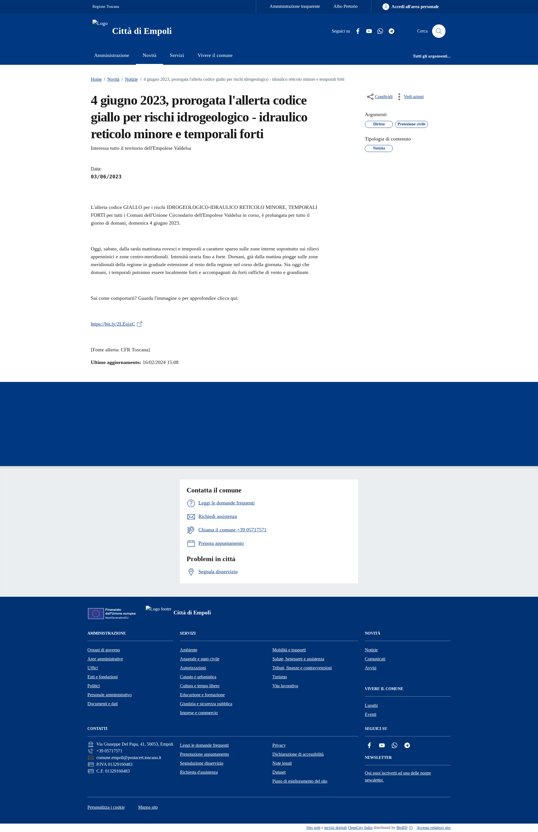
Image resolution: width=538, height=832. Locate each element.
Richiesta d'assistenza (199, 772)
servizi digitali (335, 828)
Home (96, 79)
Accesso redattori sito (434, 828)
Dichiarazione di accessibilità (298, 754)
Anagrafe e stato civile (199, 658)
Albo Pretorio (345, 6)
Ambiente (188, 649)
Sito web (313, 828)
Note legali (282, 763)
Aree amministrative (105, 658)
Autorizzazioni (193, 667)
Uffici (92, 667)
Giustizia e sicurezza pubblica (206, 703)
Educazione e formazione (202, 694)
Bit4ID (401, 828)
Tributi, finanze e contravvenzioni (302, 667)
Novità (111, 79)
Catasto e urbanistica (198, 676)
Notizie (130, 79)
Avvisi (370, 667)
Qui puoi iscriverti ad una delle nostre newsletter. (398, 776)
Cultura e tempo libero (199, 685)
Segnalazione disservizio (201, 763)
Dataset (279, 772)
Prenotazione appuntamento (204, 754)
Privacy (279, 745)
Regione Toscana (105, 6)
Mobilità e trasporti (289, 649)
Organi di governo (103, 649)
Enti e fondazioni (102, 676)
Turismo (279, 676)
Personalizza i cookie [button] (106, 807)
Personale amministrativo (109, 694)
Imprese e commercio (199, 712)
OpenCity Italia (360, 828)
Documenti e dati (102, 703)
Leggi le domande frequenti (204, 745)
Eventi (370, 714)
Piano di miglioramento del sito (299, 781)
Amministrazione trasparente (295, 6)
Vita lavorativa (285, 685)
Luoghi (371, 705)
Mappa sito (148, 807)
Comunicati (375, 658)
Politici (93, 685)
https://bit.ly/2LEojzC (113, 324)
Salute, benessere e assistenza (298, 658)
